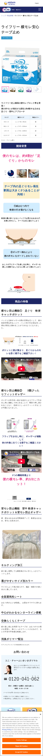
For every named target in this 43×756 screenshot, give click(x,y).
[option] (21, 66)
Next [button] (40, 66)
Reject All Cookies (21, 746)
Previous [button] (2, 66)
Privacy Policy (6, 729)
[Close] (40, 714)
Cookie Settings (21, 740)
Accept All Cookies (21, 752)
